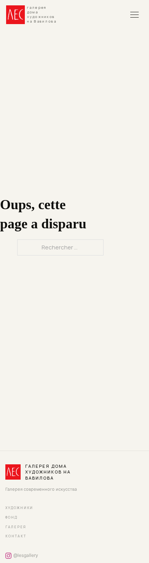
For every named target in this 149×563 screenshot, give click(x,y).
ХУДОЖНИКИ (19, 508)
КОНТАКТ (15, 536)
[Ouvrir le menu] (134, 14)
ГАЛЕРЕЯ (15, 527)
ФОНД (11, 517)
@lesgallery (25, 555)
